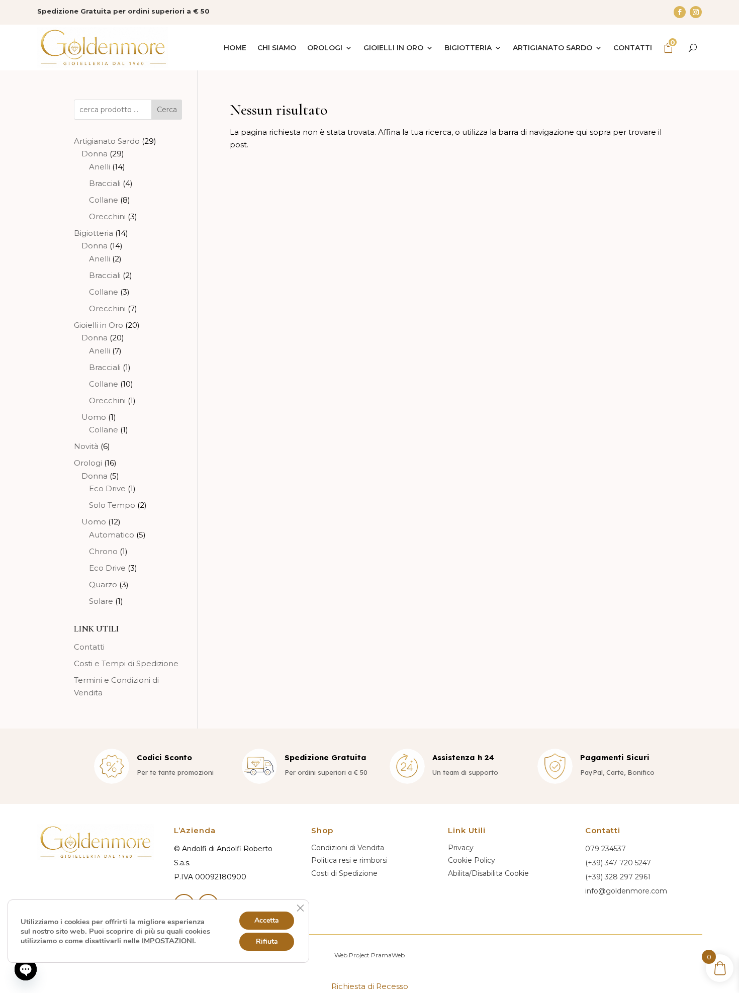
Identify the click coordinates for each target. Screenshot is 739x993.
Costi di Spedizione (344, 873)
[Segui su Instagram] (696, 12)
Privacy (461, 847)
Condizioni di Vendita (347, 847)
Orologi (324, 47)
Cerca (167, 109)
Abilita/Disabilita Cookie (488, 873)
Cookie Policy (471, 860)
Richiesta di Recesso (369, 986)
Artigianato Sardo (552, 47)
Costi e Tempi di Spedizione (126, 663)
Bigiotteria (468, 47)
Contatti (632, 47)
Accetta (266, 920)
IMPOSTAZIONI (168, 940)
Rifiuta (267, 941)
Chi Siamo (276, 47)
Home (235, 47)
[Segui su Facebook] (680, 12)
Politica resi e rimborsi (349, 860)
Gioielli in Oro (393, 47)
